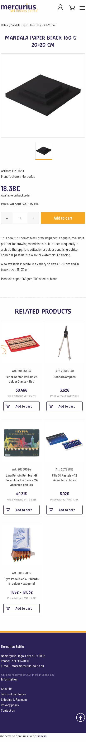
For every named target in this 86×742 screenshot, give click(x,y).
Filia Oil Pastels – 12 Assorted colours (64, 477)
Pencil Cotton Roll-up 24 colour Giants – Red (21, 379)
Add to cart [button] (23, 406)
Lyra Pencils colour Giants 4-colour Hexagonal (22, 581)
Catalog (5, 25)
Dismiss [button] (42, 736)
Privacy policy (10, 705)
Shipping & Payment (14, 699)
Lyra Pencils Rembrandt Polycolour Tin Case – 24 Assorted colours (21, 480)
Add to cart (63, 217)
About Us (6, 689)
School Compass (65, 377)
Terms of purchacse (13, 694)
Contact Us (8, 710)
